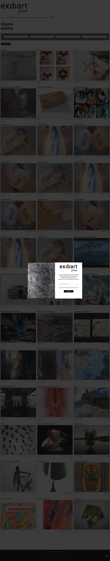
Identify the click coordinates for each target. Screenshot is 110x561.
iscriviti (69, 291)
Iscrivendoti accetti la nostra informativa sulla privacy (68, 287)
